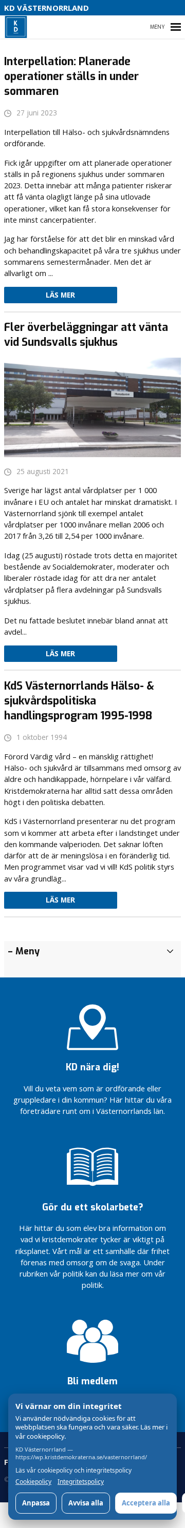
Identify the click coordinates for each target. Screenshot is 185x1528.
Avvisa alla (85, 1502)
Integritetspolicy (81, 1482)
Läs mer (60, 295)
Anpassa (36, 1502)
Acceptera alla (146, 1502)
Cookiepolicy (33, 1482)
